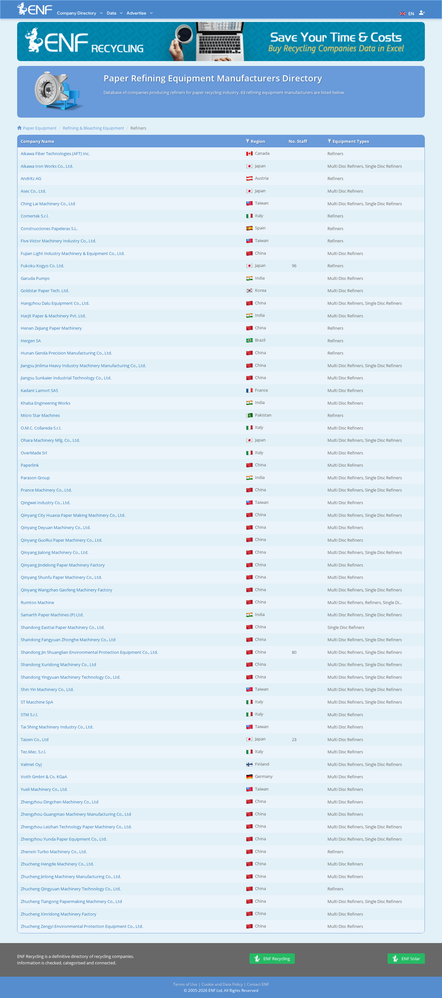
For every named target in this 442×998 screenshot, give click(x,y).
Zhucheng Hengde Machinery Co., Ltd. (57, 864)
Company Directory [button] (77, 13)
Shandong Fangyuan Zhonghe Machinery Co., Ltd (68, 639)
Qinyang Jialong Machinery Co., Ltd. (54, 552)
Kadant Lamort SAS (39, 390)
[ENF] (34, 8)
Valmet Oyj (31, 764)
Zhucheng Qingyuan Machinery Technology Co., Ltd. (71, 889)
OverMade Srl (34, 453)
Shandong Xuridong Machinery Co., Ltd (58, 664)
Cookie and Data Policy (222, 984)
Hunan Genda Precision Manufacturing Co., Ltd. (66, 353)
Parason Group (35, 478)
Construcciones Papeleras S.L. (49, 228)
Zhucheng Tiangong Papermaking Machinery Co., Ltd (71, 901)
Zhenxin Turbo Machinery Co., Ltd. (54, 852)
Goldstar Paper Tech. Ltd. (45, 290)
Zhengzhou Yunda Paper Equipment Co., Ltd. (64, 839)
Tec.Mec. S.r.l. (33, 752)
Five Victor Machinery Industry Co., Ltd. (58, 241)
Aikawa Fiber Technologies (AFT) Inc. (55, 153)
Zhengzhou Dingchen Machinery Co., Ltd (59, 802)
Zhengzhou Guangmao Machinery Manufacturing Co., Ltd (76, 814)
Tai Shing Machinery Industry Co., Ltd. (57, 727)
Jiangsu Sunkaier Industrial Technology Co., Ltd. (66, 378)
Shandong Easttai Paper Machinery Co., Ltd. (63, 627)
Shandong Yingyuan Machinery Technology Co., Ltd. (70, 677)
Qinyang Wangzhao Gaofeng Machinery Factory (66, 590)
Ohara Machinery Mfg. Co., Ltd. (50, 440)
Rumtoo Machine (37, 602)
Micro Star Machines (40, 415)
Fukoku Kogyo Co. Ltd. (42, 266)
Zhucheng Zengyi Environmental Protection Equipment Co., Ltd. (82, 926)
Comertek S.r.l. (35, 216)
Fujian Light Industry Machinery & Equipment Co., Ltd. (73, 253)
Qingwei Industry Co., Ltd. (45, 502)
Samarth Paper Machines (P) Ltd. (52, 615)
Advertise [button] (137, 13)
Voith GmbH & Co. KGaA (44, 777)
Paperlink (30, 465)
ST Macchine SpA (37, 702)
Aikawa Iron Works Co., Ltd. (47, 166)
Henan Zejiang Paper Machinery (51, 328)
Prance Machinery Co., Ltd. (46, 490)
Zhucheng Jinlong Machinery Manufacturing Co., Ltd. (71, 876)
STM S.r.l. (29, 714)
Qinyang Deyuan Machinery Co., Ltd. (56, 527)
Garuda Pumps (35, 278)
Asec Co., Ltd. (33, 191)
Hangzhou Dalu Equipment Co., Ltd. (55, 303)
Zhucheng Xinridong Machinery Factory (58, 914)
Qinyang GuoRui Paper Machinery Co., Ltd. (61, 540)
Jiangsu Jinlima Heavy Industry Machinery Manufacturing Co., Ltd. (83, 365)
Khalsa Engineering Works (45, 403)
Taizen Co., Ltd (35, 739)
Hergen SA (31, 341)
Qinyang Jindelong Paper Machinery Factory (63, 565)
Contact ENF (258, 984)
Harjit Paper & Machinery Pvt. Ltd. (53, 316)
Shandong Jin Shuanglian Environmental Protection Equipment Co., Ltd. (89, 652)
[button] (406, 12)
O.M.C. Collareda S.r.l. (41, 428)
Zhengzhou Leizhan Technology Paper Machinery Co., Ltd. (76, 827)
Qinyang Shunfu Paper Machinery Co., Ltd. (61, 577)
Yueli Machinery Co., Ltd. (44, 789)
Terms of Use (185, 984)
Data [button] (112, 13)
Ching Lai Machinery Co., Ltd (48, 204)
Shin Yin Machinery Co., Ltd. (47, 689)
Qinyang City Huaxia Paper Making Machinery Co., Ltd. (73, 515)
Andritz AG (31, 178)
